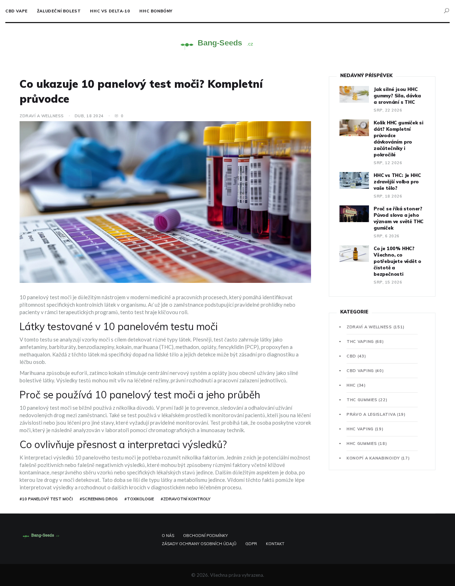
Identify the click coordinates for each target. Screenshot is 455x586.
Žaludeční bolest (59, 11)
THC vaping (365, 341)
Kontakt (275, 543)
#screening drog (99, 498)
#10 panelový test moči (46, 498)
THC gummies (367, 399)
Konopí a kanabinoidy (378, 458)
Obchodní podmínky (205, 535)
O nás (168, 535)
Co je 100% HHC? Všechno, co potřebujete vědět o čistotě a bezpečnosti (397, 261)
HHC (356, 385)
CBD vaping (365, 370)
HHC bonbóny (155, 11)
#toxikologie (139, 498)
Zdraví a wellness (42, 115)
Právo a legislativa (376, 414)
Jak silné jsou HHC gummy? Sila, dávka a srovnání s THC (397, 95)
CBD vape (16, 11)
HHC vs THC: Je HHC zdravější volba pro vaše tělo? (397, 181)
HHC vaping (365, 428)
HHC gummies (367, 443)
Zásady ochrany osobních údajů (199, 543)
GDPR (251, 543)
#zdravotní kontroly (185, 498)
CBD (356, 356)
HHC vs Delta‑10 (110, 11)
